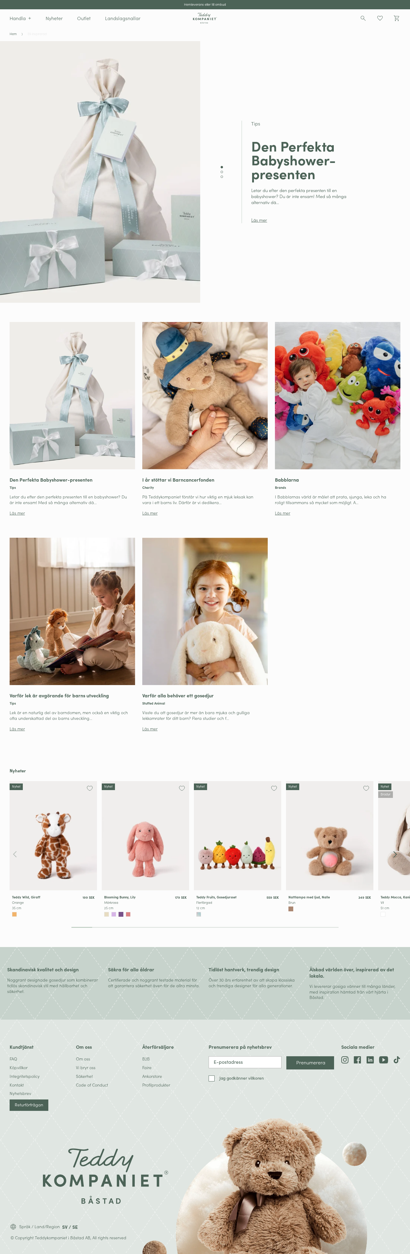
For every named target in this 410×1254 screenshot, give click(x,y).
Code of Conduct (92, 1085)
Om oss (83, 1059)
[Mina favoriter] (380, 18)
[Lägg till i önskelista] (90, 788)
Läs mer (17, 513)
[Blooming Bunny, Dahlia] (121, 914)
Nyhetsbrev (20, 1093)
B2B (146, 1059)
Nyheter (18, 771)
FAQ (13, 1059)
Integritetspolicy (25, 1076)
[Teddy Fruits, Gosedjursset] (237, 835)
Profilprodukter (156, 1085)
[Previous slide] (15, 854)
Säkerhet (84, 1076)
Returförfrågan (29, 1105)
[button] (20, 18)
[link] (72, 419)
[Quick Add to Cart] (92, 913)
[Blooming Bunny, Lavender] (114, 914)
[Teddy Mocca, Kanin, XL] (383, 914)
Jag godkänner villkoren (241, 1078)
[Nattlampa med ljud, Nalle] (329, 835)
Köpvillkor (19, 1067)
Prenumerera (310, 1062)
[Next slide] (395, 854)
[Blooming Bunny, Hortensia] (106, 914)
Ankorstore (152, 1076)
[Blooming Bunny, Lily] (145, 835)
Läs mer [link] (259, 220)
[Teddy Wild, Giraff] (53, 835)
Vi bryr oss (85, 1067)
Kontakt (17, 1085)
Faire (147, 1067)
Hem (13, 34)
